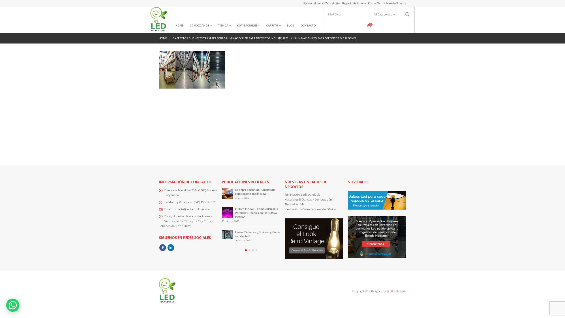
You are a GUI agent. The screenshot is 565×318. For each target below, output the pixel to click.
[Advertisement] (282, 124)
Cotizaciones (247, 25)
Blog (290, 25)
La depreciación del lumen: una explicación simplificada (255, 192)
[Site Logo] (158, 20)
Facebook (162, 247)
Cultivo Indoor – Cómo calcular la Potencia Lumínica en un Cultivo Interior (256, 213)
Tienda (223, 25)
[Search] (407, 14)
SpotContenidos (396, 291)
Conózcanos (199, 25)
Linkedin (171, 247)
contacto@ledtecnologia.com (192, 209)
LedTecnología (310, 195)
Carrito (272, 25)
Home (179, 25)
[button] (246, 250)
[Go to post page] (227, 193)
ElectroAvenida (294, 204)
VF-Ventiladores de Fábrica (318, 209)
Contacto (308, 25)
